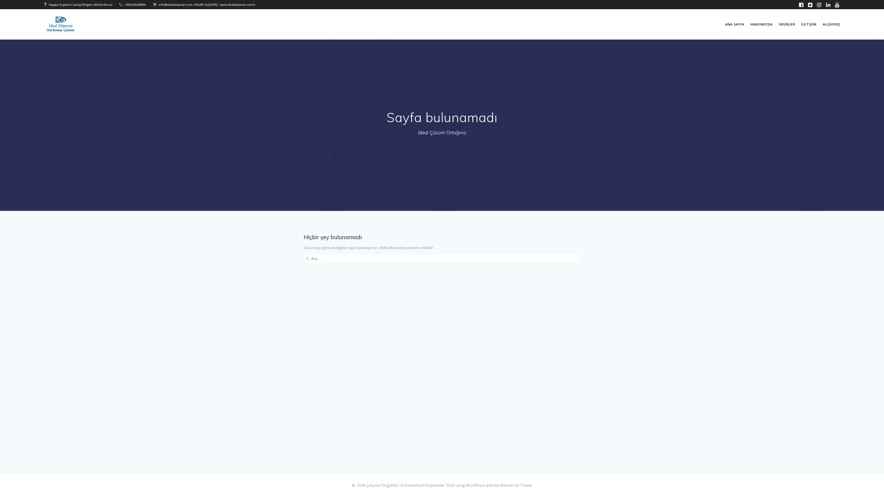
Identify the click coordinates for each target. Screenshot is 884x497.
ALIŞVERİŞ (831, 24)
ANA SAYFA (734, 24)
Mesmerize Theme (516, 485)
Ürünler (787, 24)
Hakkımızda (761, 24)
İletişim (809, 24)
